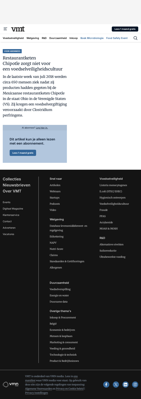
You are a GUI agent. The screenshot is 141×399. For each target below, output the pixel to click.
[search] (135, 38)
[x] (116, 384)
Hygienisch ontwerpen (113, 197)
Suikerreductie (108, 250)
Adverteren (9, 227)
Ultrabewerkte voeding (112, 256)
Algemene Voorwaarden (38, 388)
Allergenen (56, 267)
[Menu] (5, 28)
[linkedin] (125, 384)
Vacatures (8, 234)
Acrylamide (106, 222)
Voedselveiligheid (111, 178)
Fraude (104, 210)
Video (53, 210)
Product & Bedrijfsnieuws (64, 360)
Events (6, 202)
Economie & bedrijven (62, 329)
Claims (54, 255)
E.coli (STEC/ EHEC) (111, 191)
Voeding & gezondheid (62, 348)
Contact (7, 221)
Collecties (12, 179)
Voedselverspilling (60, 289)
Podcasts (55, 203)
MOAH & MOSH (109, 228)
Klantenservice (11, 214)
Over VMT (12, 191)
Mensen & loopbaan (61, 336)
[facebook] (106, 384)
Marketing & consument (64, 342)
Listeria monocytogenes (113, 185)
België (53, 323)
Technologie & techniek (63, 354)
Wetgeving (57, 219)
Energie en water (59, 295)
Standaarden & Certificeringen (67, 261)
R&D (102, 238)
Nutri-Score (56, 248)
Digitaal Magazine (13, 208)
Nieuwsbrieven (16, 185)
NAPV (53, 242)
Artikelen (55, 185)
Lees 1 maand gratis (125, 29)
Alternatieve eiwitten (111, 244)
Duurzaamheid (59, 282)
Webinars (55, 191)
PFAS (103, 216)
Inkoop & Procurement (63, 317)
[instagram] (135, 384)
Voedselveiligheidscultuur (114, 203)
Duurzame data (59, 301)
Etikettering (56, 236)
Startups (54, 197)
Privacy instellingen (36, 392)
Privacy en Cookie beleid (70, 388)
